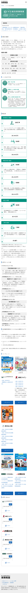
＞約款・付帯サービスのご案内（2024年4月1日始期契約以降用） (7, 486)
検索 (10, 504)
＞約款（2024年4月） (5, 380)
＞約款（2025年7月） (19, 381)
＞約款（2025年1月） (19, 383)
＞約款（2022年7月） (19, 386)
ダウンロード (7, 402)
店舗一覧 (8, 510)
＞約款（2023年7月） (19, 384)
